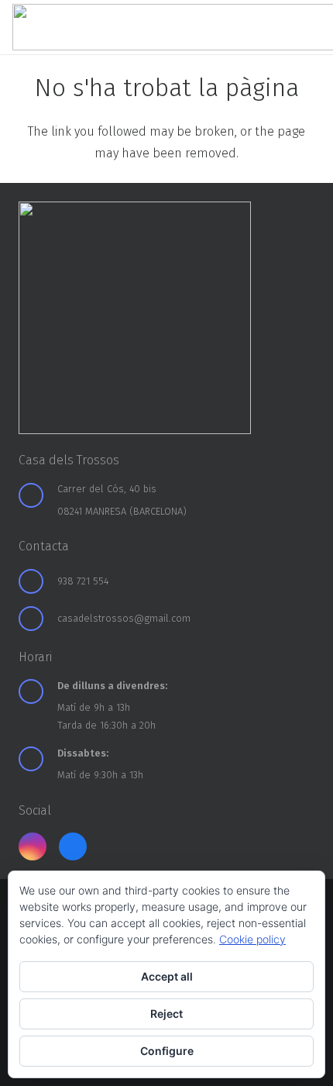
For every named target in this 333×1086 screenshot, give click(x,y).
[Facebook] (73, 846)
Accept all (167, 976)
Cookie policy (252, 939)
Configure (167, 1050)
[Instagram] (32, 846)
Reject (166, 1013)
